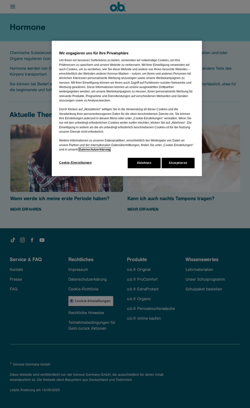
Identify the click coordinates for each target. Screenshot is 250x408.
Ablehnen (144, 163)
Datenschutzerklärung (94, 149)
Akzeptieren (178, 163)
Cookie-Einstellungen (75, 162)
